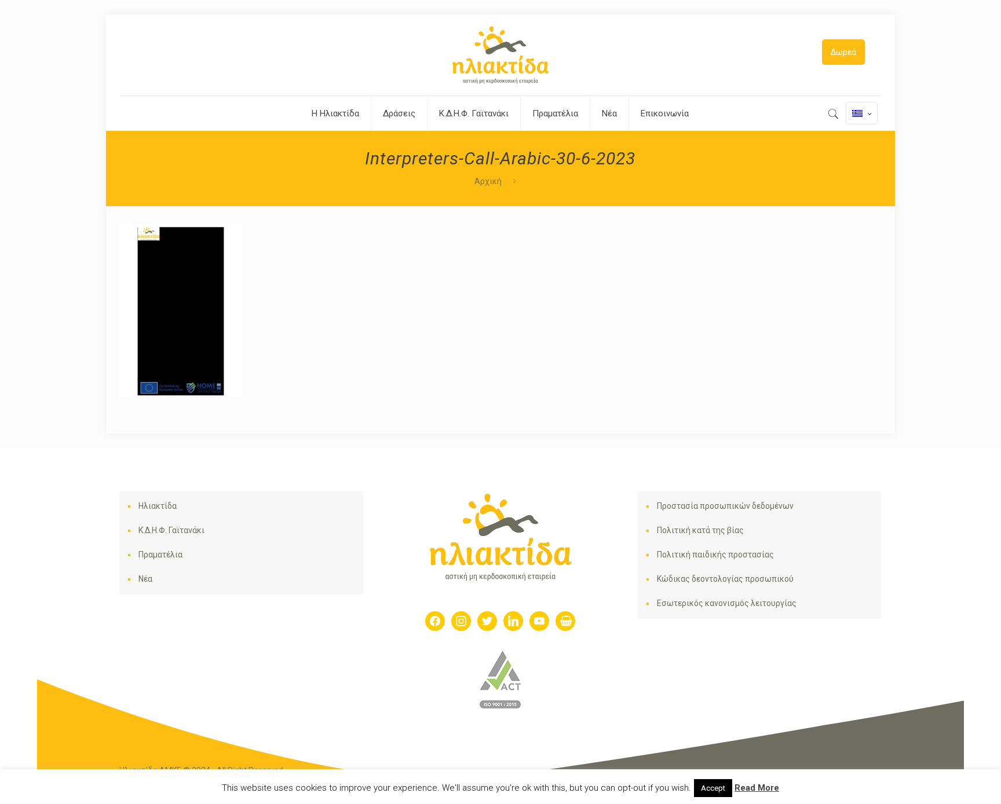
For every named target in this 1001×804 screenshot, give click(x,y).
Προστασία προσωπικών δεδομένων (725, 506)
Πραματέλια (160, 554)
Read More (757, 788)
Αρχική (488, 181)
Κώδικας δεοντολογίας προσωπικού (725, 578)
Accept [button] (713, 788)
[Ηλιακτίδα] (500, 55)
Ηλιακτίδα (157, 506)
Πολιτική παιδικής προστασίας (715, 554)
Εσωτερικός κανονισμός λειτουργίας (727, 603)
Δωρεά (843, 52)
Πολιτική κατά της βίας (700, 530)
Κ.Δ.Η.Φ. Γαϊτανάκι (171, 530)
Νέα (145, 578)
